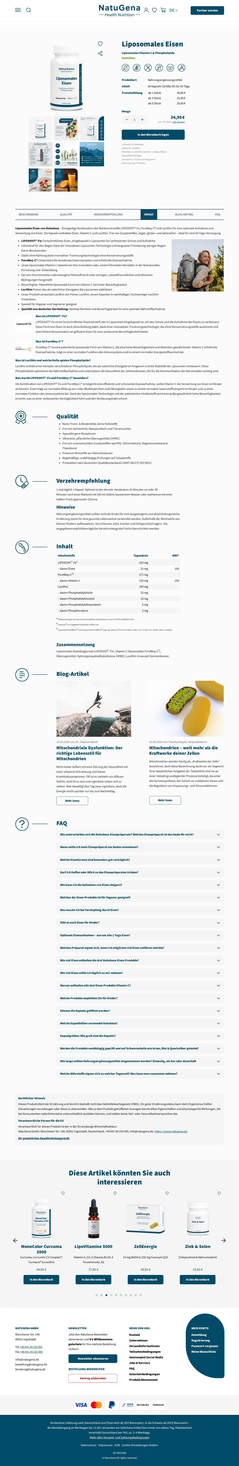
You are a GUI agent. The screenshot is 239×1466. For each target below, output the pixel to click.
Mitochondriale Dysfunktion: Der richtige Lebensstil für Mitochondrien (89, 753)
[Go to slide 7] (126, 1295)
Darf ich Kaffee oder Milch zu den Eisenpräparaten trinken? (99, 872)
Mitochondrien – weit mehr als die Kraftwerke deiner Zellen (183, 751)
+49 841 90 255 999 (31, 1352)
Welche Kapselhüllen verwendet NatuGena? (89, 1023)
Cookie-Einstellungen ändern (140, 1445)
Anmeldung (199, 1335)
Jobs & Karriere (139, 1363)
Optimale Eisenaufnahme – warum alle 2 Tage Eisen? (95, 935)
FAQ (217, 214)
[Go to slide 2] (102, 1295)
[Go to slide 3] (106, 1295)
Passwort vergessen (204, 1346)
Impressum (105, 1445)
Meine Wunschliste (203, 1352)
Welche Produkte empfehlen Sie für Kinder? (89, 998)
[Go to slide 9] (135, 1295)
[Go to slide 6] (121, 1295)
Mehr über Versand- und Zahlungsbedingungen (119, 1437)
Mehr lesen (72, 801)
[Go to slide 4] (111, 1295)
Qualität (66, 214)
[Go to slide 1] (97, 1295)
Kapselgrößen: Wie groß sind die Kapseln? (88, 1036)
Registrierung (200, 1340)
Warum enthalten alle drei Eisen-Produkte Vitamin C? (95, 985)
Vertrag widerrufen (93, 1378)
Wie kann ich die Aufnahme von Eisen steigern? (91, 885)
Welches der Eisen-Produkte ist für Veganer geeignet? (95, 897)
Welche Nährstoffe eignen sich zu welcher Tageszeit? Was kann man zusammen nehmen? (118, 1074)
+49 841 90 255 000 (31, 1347)
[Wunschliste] (154, 10)
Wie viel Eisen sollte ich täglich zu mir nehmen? (91, 973)
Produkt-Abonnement (143, 1380)
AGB (117, 1445)
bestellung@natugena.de (31, 1364)
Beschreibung (28, 214)
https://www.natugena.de (171, 1131)
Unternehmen (138, 1340)
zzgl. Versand (179, 122)
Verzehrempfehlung (108, 214)
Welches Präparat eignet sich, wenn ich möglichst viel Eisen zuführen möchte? (112, 948)
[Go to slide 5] (116, 1295)
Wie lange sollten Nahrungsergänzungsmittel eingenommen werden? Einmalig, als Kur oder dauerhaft (128, 1061)
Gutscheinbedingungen (144, 1374)
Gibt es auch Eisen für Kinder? (80, 923)
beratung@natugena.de (30, 1369)
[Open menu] (18, 10)
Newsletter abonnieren (93, 1359)
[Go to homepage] (119, 10)
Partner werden (207, 10)
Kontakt (134, 1335)
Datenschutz (89, 1445)
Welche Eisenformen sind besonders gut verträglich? (95, 860)
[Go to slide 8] (131, 1295)
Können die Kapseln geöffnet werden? (85, 1011)
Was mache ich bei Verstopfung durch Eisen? (89, 910)
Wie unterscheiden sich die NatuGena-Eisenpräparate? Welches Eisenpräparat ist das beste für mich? (127, 834)
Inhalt (149, 214)
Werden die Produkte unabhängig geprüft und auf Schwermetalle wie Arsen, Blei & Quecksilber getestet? (129, 1048)
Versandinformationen (144, 1346)
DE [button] (172, 10)
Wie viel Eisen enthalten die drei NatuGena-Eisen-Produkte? (99, 960)
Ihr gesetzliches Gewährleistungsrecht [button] (43, 1138)
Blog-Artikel (184, 214)
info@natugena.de (27, 1360)
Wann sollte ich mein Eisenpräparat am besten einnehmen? (99, 847)
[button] (28, 10)
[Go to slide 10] (140, 1295)
